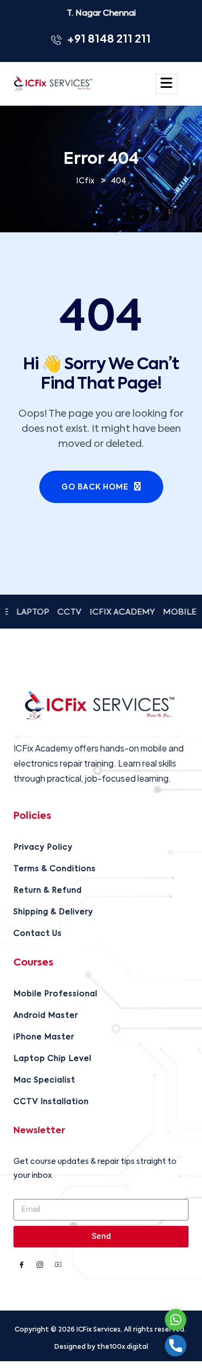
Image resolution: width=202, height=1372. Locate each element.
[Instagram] (40, 1266)
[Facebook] (21, 1266)
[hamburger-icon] (166, 84)
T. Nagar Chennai (101, 13)
